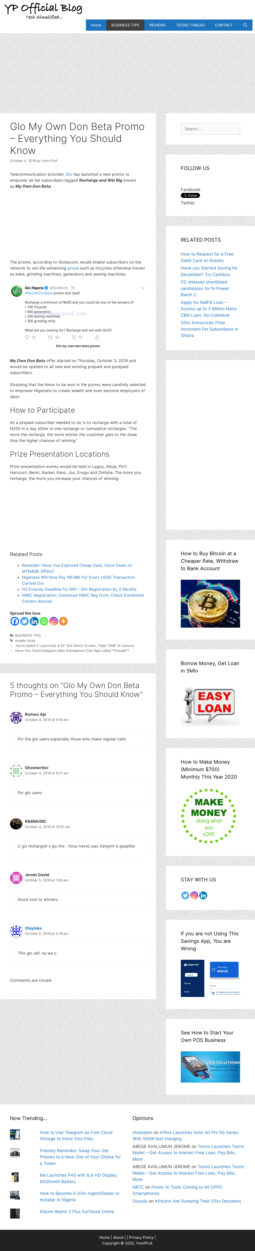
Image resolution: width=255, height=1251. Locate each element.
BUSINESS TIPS (125, 25)
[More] (63, 621)
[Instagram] (53, 621)
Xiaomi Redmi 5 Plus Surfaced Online (77, 1211)
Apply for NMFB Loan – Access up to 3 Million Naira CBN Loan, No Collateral (209, 309)
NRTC (138, 1187)
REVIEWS (157, 25)
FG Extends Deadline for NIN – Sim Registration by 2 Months (79, 589)
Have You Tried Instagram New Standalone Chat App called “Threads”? (72, 651)
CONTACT (224, 25)
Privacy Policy (141, 1237)
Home (96, 25)
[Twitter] (24, 621)
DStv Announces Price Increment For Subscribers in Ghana (209, 329)
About (118, 1237)
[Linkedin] (34, 621)
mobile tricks (25, 641)
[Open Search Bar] (245, 25)
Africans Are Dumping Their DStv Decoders (198, 1201)
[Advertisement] (127, 68)
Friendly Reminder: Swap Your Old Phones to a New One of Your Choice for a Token (80, 1157)
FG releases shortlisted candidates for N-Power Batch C (205, 288)
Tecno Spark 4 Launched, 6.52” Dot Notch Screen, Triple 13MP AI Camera (74, 646)
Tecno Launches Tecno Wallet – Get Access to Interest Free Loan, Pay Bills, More (188, 1153)
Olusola (139, 1201)
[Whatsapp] (44, 621)
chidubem (142, 1132)
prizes (73, 268)
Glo (69, 174)
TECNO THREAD (190, 25)
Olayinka (33, 928)
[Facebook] (14, 621)
